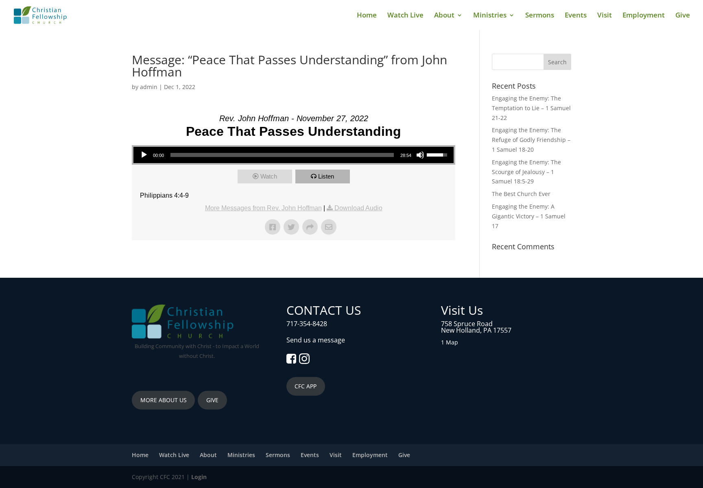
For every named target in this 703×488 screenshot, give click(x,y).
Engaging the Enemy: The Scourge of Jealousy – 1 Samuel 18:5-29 (526, 171)
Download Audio (358, 208)
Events (576, 16)
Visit (604, 16)
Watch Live (405, 16)
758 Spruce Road (467, 323)
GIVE (212, 400)
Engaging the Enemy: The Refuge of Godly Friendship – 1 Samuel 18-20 (531, 139)
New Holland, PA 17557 (476, 330)
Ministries (490, 16)
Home (367, 16)
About (444, 16)
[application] (293, 155)
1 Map (449, 342)
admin (148, 87)
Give (682, 16)
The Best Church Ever (521, 194)
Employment (643, 16)
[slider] (282, 155)
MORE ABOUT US (163, 400)
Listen (326, 176)
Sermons (539, 16)
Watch (268, 176)
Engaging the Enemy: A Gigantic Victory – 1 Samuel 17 (528, 216)
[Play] (144, 155)
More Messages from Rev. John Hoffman (263, 208)
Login (199, 477)
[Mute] (420, 155)
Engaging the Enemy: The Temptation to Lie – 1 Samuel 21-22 (531, 108)
